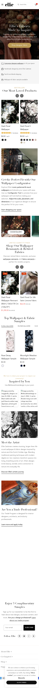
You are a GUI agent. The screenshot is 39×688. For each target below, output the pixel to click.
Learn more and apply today (11, 524)
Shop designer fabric (19, 45)
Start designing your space (11, 210)
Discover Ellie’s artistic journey (12, 472)
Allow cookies (21, 682)
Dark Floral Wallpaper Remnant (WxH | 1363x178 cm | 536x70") (10, 302)
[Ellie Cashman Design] (9, 4)
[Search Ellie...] (18, 4)
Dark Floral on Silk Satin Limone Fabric (28, 299)
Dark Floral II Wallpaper (25, 127)
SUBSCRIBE (29, 628)
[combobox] (24, 4)
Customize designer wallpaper (14, 63)
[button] (22, 96)
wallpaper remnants (10, 259)
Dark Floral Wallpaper (5, 127)
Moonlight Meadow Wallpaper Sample (28, 357)
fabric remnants (28, 259)
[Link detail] (15, 226)
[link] (19, 161)
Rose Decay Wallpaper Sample (8, 357)
